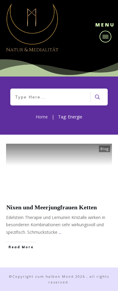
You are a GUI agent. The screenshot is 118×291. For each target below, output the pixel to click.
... (60, 232)
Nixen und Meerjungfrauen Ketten (51, 207)
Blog (104, 148)
